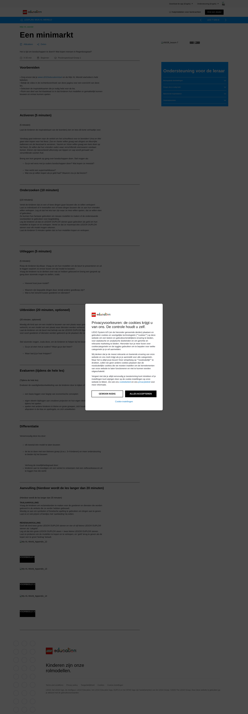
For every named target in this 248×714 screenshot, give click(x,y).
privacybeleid (144, 382)
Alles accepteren (141, 394)
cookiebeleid (125, 382)
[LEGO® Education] (101, 315)
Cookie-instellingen (124, 401)
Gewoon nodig (107, 394)
